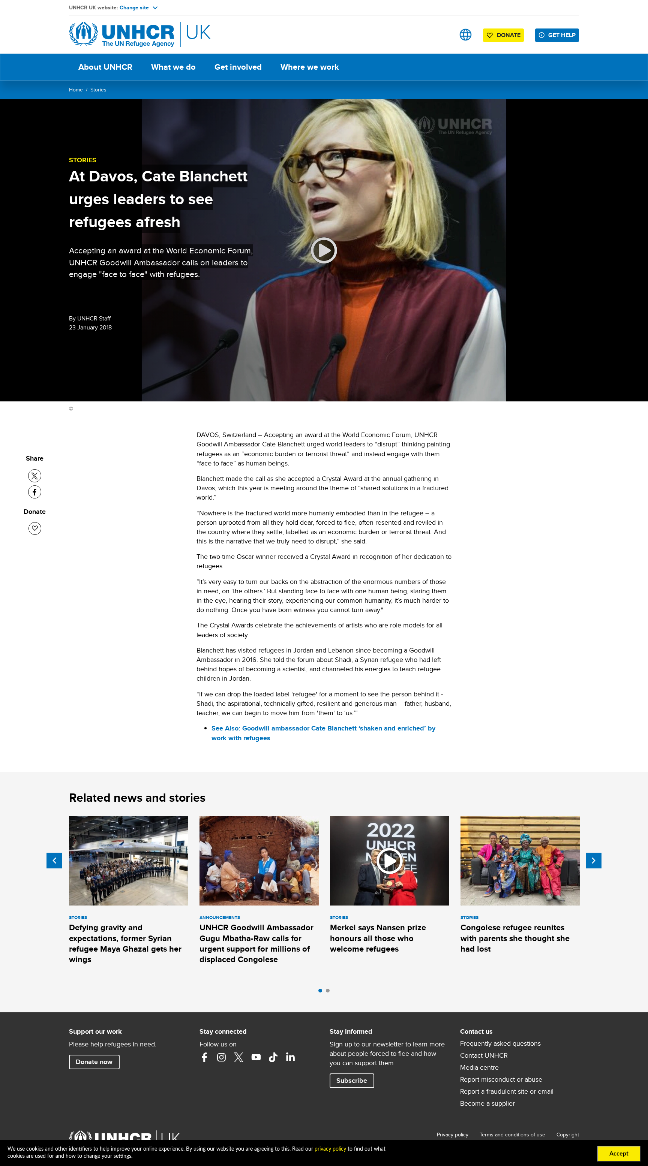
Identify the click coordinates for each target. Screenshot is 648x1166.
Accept (618, 1154)
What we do (173, 67)
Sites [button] (465, 34)
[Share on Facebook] (34, 491)
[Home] (121, 35)
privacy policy (330, 1149)
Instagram (221, 1057)
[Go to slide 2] (329, 992)
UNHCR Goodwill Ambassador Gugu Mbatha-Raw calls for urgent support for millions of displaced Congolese (257, 943)
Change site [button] (134, 7)
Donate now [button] (94, 1062)
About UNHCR (105, 67)
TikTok (273, 1057)
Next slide (594, 860)
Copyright (567, 1134)
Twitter (239, 1057)
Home (76, 89)
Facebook (204, 1057)
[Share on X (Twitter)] (34, 475)
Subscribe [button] (351, 1080)
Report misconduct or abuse (501, 1079)
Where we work (309, 67)
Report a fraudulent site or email (507, 1091)
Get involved (238, 67)
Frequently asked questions (500, 1043)
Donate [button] (508, 35)
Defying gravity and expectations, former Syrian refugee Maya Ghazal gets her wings (125, 943)
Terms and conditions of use (512, 1134)
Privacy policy (452, 1134)
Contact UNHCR (484, 1055)
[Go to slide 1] (322, 992)
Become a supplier (487, 1103)
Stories (98, 89)
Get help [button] (562, 35)
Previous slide (54, 860)
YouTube (256, 1057)
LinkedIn (291, 1057)
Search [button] (442, 34)
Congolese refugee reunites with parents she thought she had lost (515, 938)
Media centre (479, 1067)
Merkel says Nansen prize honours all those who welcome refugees (378, 938)
